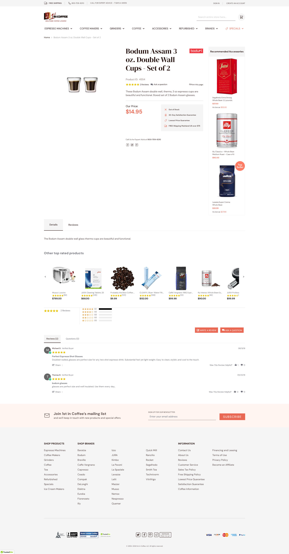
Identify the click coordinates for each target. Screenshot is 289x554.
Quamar (116, 503)
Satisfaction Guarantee (191, 484)
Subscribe (232, 417)
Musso (115, 489)
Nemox (115, 493)
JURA (115, 455)
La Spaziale (118, 469)
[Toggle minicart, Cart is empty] (241, 17)
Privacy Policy (220, 460)
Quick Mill (151, 450)
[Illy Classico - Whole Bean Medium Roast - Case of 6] (226, 131)
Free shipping (55, 3)
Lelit (114, 479)
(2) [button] (95, 309)
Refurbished (186, 28)
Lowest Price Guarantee (191, 479)
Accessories (160, 28)
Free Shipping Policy (189, 474)
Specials (234, 28)
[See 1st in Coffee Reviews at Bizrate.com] (89, 535)
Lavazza (116, 474)
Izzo (114, 450)
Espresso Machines (57, 28)
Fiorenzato (83, 498)
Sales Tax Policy (187, 469)
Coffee (136, 28)
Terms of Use (219, 455)
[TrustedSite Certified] (105, 535)
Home (47, 37)
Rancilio (150, 455)
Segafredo (151, 464)
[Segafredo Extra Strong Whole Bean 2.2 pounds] (226, 76)
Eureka (81, 493)
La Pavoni (117, 464)
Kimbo (115, 460)
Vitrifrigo (151, 479)
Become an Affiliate (223, 464)
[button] (45, 276)
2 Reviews (144, 84)
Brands (210, 28)
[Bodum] (196, 51)
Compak (82, 479)
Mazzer (116, 484)
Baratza (82, 450)
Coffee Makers (89, 28)
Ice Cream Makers (54, 489)
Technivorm (152, 474)
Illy (79, 503)
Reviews (182, 460)
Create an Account (235, 3)
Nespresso (117, 498)
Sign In (216, 3)
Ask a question (160, 84)
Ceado (81, 474)
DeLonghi (83, 484)
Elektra (81, 489)
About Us (183, 455)
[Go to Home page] (56, 17)
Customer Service (188, 464)
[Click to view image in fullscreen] (82, 85)
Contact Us (184, 450)
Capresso (83, 469)
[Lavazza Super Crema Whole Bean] (226, 181)
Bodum (81, 455)
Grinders (115, 28)
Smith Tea (151, 469)
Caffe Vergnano (86, 464)
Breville (82, 460)
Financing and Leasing (224, 450)
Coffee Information (188, 489)
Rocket (149, 460)
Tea (46, 469)
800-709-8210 (78, 3)
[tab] (52, 339)
